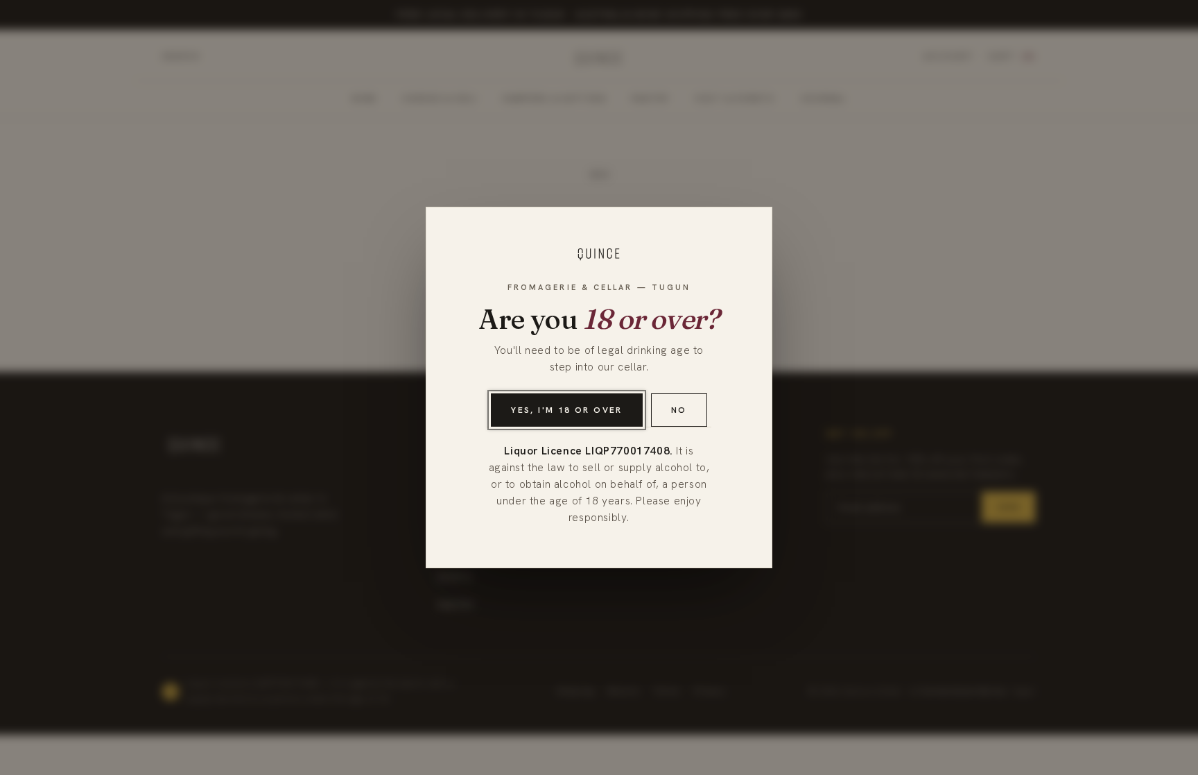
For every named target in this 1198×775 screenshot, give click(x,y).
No (679, 410)
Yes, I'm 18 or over (567, 410)
